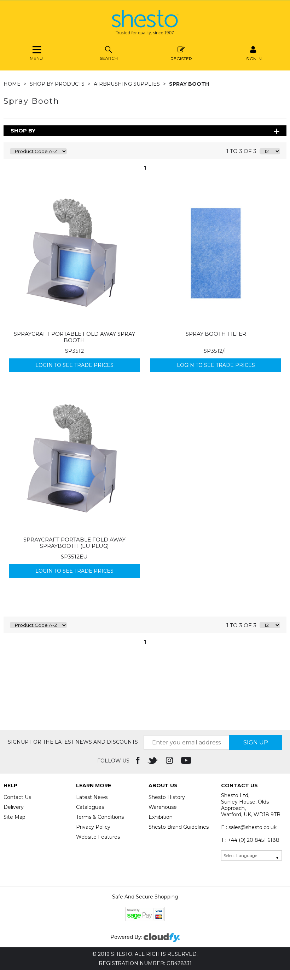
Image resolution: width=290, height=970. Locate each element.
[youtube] (187, 761)
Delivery (14, 807)
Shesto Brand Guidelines (179, 827)
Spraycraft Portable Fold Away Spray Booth (74, 337)
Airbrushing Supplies (127, 84)
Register (181, 58)
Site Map (14, 817)
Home (13, 84)
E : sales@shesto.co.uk (249, 827)
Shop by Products (58, 84)
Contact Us (17, 797)
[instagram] (170, 761)
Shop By (23, 130)
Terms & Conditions (100, 817)
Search (109, 58)
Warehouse (163, 807)
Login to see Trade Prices (74, 365)
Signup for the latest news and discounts (73, 742)
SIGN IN (254, 58)
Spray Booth (189, 84)
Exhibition (161, 817)
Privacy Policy (93, 827)
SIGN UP (255, 742)
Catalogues (90, 807)
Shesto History (167, 797)
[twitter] (153, 761)
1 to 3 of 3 (241, 151)
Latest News (92, 797)
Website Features (98, 837)
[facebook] (138, 761)
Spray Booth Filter (216, 333)
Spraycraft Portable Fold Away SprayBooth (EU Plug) (74, 542)
